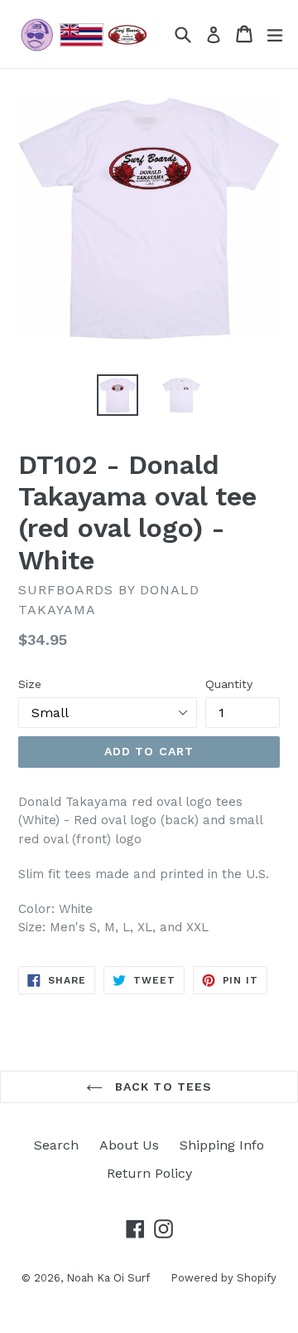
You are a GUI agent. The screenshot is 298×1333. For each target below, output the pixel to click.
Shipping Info (222, 1145)
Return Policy (149, 1173)
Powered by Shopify (223, 1278)
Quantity (228, 684)
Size (29, 684)
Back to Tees (162, 1086)
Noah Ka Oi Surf (108, 1278)
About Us (129, 1145)
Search (56, 1145)
